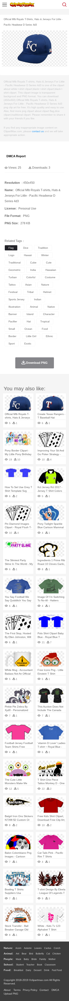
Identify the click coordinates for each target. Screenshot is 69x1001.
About (7, 989)
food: (7, 970)
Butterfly (40, 953)
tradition (43, 247)
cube (33, 262)
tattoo (12, 284)
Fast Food (57, 970)
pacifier (12, 321)
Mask (18, 959)
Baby (26, 959)
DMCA (55, 989)
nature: (8, 948)
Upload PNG (11, 993)
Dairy (28, 970)
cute (49, 262)
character (49, 314)
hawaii (28, 255)
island (29, 314)
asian (28, 284)
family (42, 959)
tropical (44, 321)
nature (45, 284)
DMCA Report (16, 156)
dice (25, 247)
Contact (44, 989)
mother (52, 959)
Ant (17, 953)
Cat (48, 953)
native (51, 306)
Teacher (30, 964)
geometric (14, 269)
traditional (14, 262)
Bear (24, 953)
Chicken (56, 953)
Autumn (28, 948)
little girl (31, 336)
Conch (57, 948)
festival (12, 292)
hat (29, 321)
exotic (27, 343)
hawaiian (50, 269)
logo (11, 255)
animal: (8, 953)
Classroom (50, 964)
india (33, 269)
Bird (31, 953)
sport (11, 343)
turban (12, 277)
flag (11, 247)
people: (8, 959)
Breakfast (18, 970)
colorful (30, 277)
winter (45, 255)
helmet (47, 292)
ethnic (49, 336)
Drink (46, 970)
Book (39, 964)
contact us (38, 131)
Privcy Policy (30, 989)
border (12, 336)
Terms (17, 989)
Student (20, 964)
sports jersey (16, 299)
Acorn (18, 948)
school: (8, 964)
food (45, 328)
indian (37, 299)
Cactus (47, 948)
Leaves (38, 948)
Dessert (37, 970)
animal (34, 306)
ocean (28, 328)
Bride (34, 959)
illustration (14, 306)
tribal (30, 292)
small (11, 328)
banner (12, 314)
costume (50, 277)
